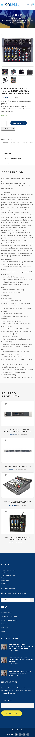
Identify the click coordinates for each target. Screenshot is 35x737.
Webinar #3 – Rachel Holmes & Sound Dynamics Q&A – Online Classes (21, 646)
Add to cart (18, 123)
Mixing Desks (16, 143)
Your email (6, 700)
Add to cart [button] (31, 403)
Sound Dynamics (16, 18)
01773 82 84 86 (9, 589)
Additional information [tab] (11, 158)
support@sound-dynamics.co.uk (15, 593)
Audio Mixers (27, 143)
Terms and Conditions (9, 616)
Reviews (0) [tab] (6, 163)
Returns (4, 624)
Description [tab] (6, 153)
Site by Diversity (17, 730)
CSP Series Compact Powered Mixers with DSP (17, 502)
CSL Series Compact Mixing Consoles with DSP (17, 538)
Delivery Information (9, 620)
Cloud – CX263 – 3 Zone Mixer (17, 466)
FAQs (3, 631)
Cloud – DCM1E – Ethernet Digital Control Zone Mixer (17, 430)
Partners (4, 628)
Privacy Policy (6, 613)
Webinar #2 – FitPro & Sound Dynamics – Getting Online (21, 659)
